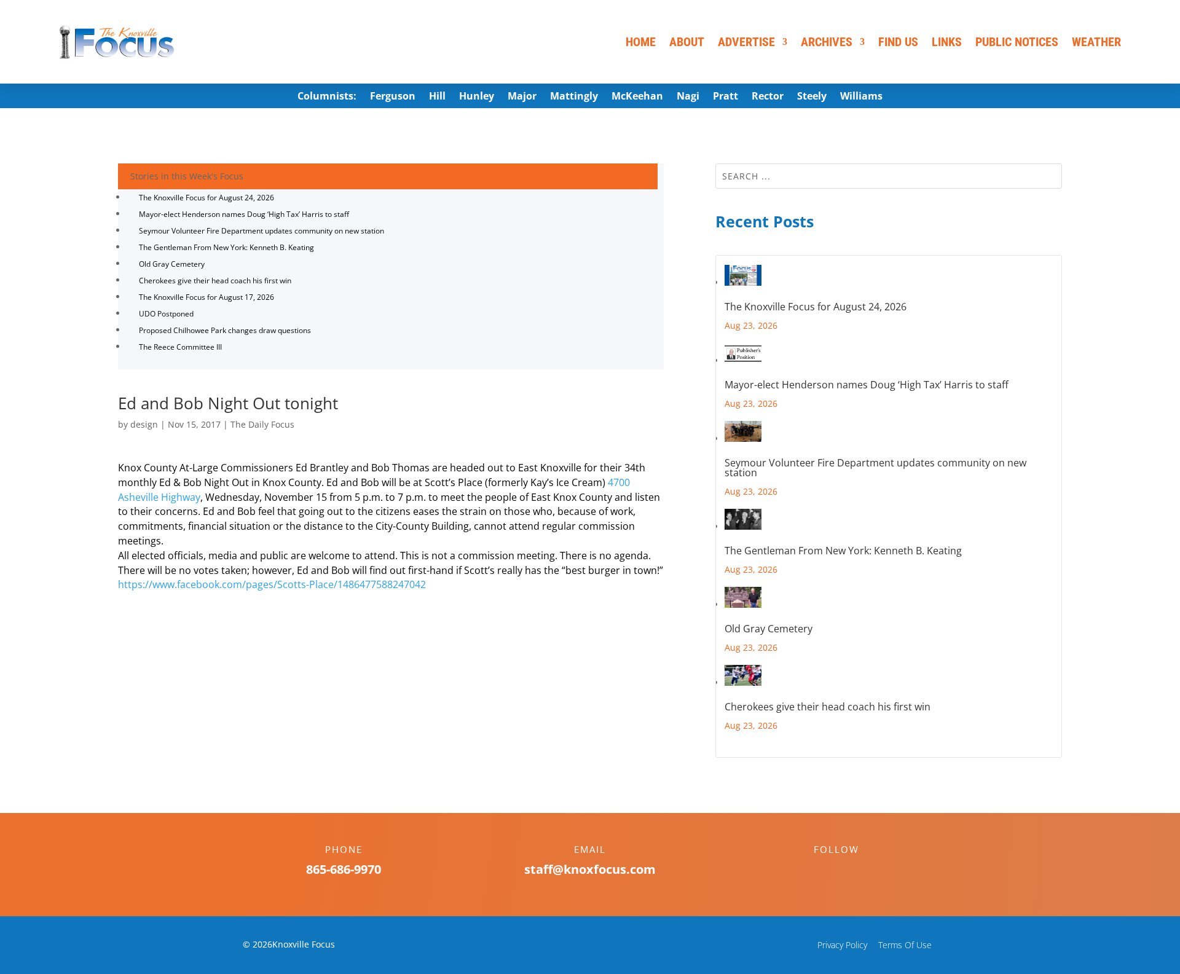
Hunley (476, 97)
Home (641, 41)
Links (947, 41)
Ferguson (392, 97)
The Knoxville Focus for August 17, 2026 (206, 297)
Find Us (898, 41)
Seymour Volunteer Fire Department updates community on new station (261, 231)
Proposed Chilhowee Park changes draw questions (225, 330)
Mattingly (574, 97)
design (144, 424)
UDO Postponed (166, 313)
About (686, 41)
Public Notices (1016, 41)
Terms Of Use (905, 945)
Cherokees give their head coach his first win (215, 280)
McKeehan (637, 97)
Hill (437, 97)
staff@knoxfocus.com (590, 869)
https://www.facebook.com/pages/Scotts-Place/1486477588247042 (272, 584)
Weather (1096, 41)
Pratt (725, 97)
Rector (768, 97)
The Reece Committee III (180, 347)
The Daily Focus (262, 424)
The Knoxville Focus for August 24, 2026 (206, 197)
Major (522, 97)
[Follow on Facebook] (824, 871)
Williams (861, 97)
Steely (812, 97)
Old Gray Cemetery (172, 264)
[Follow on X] (849, 871)
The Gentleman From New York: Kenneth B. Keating (226, 247)
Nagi (688, 97)
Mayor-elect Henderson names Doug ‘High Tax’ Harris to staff (244, 214)
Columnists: (326, 97)
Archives (826, 41)
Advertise (746, 41)
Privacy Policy (842, 945)
